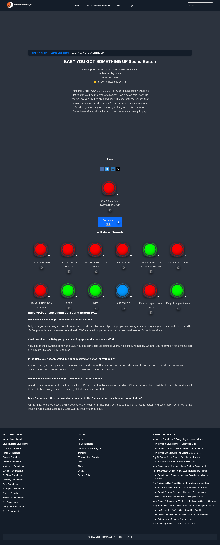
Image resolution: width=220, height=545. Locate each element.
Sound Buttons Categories (98, 5)
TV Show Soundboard (13, 475)
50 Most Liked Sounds (88, 457)
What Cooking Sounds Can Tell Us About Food (175, 523)
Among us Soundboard (13, 498)
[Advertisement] (76, 29)
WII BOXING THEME (178, 262)
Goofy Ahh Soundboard (13, 506)
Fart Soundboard (10, 502)
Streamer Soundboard (13, 471)
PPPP (69, 303)
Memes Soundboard (12, 439)
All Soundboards (85, 444)
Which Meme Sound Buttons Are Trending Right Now (178, 497)
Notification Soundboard (14, 466)
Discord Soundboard (12, 493)
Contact (81, 471)
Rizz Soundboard (11, 511)
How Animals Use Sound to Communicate (173, 519)
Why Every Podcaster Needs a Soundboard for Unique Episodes (183, 505)
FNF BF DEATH (41, 262)
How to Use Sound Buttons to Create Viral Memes (177, 453)
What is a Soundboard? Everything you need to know (178, 439)
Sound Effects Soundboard (15, 444)
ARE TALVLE (123, 303)
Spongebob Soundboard (14, 488)
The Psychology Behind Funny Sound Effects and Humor (180, 471)
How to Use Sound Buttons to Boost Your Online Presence (180, 514)
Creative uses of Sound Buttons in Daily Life (174, 462)
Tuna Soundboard (11, 484)
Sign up (132, 5)
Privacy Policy (85, 475)
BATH (96, 303)
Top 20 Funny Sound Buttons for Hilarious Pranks (176, 457)
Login (119, 5)
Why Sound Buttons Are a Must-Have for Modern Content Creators (184, 501)
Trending (82, 453)
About (80, 466)
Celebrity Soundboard (13, 480)
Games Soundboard (60, 53)
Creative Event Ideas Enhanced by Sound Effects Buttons (180, 487)
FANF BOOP (123, 262)
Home (76, 5)
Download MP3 (108, 222)
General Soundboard (12, 457)
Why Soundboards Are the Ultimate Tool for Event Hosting (180, 466)
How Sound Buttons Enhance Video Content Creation (178, 448)
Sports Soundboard (12, 448)
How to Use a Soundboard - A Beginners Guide (175, 444)
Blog (80, 462)
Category (43, 53)
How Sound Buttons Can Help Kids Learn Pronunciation (179, 492)
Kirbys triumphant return (178, 303)
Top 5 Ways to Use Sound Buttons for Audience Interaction (181, 483)
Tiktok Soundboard (11, 453)
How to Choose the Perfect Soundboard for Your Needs (179, 510)
